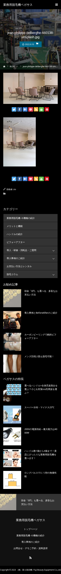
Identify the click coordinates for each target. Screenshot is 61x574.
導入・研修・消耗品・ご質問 (21, 250)
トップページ (30, 529)
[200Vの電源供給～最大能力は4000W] (12, 436)
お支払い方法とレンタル (19, 266)
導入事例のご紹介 (16, 258)
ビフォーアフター (16, 242)
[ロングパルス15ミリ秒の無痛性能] (12, 480)
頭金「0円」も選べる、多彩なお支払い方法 (41, 292)
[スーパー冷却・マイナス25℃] (12, 415)
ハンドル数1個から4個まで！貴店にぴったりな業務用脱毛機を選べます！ (40, 454)
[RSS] (30, 557)
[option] (30, 502)
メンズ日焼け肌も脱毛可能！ (39, 356)
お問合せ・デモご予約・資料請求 (31, 548)
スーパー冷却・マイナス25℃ (39, 407)
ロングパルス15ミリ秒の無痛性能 (40, 474)
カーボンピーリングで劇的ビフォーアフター (40, 336)
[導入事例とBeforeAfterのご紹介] (12, 320)
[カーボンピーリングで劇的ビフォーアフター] (12, 342)
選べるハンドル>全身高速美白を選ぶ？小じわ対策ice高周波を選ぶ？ (41, 389)
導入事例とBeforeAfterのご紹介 (40, 312)
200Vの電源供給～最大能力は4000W (40, 431)
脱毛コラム (12, 274)
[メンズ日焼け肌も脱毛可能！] (12, 364)
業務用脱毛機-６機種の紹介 (21, 218)
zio (14, 189)
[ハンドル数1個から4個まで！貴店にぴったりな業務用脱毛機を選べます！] (12, 458)
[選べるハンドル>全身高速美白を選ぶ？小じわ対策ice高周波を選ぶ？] (12, 393)
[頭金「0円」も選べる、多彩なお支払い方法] (12, 298)
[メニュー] (56, 4)
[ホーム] (4, 66)
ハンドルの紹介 (15, 234)
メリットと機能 (15, 226)
